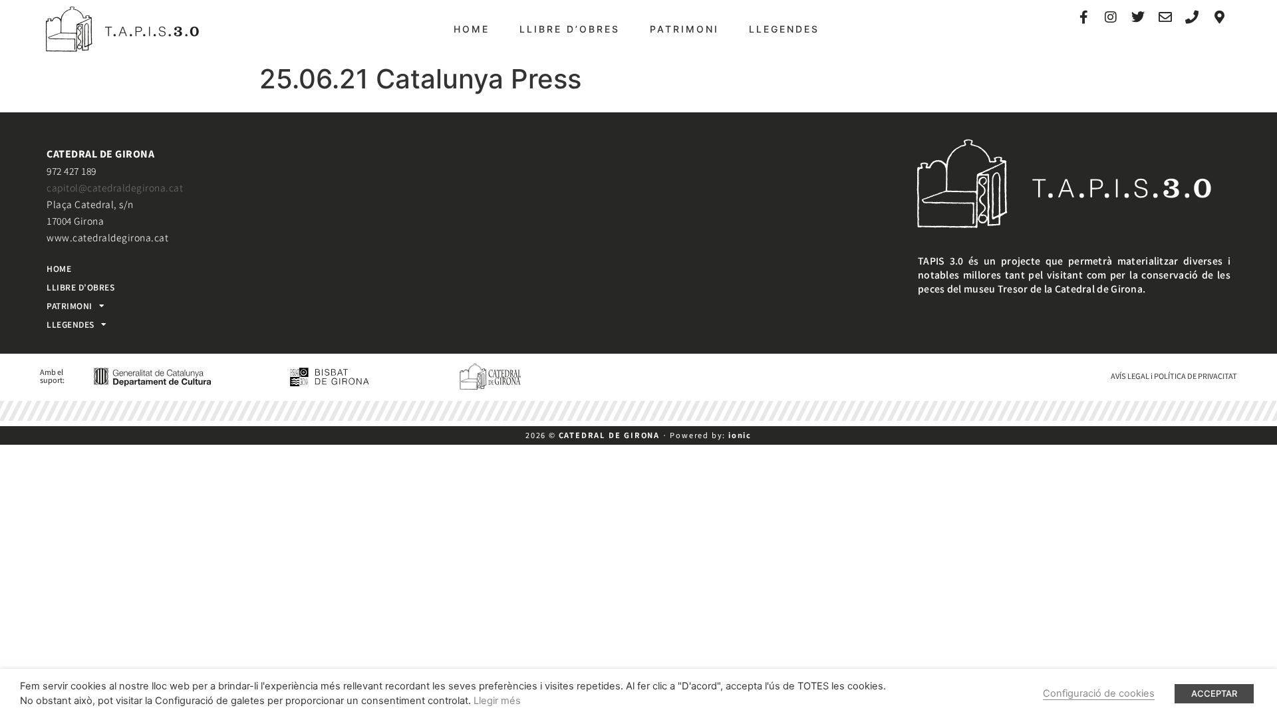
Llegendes (784, 29)
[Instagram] (1111, 17)
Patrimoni (684, 29)
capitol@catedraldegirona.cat (115, 187)
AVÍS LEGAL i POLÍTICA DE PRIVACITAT (1174, 375)
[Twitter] (1138, 17)
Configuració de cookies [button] (1099, 693)
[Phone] (1192, 17)
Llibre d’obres (569, 29)
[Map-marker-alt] (1219, 17)
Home (472, 29)
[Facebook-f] (1084, 17)
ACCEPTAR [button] (1214, 693)
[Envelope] (1165, 17)
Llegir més (497, 701)
